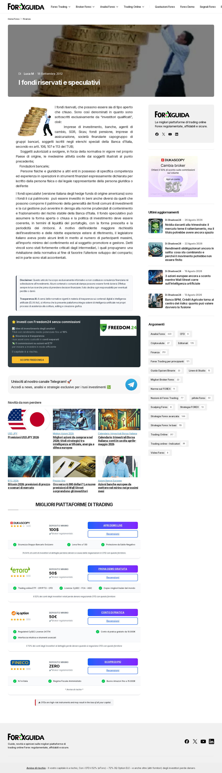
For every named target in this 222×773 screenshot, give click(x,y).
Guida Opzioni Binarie (165, 370)
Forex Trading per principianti (170, 361)
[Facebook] (157, 134)
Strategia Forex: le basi (166, 425)
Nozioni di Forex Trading (167, 398)
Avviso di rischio (36, 768)
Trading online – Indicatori (168, 443)
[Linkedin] (176, 134)
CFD (184, 333)
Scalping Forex (161, 407)
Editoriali (186, 343)
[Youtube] (170, 134)
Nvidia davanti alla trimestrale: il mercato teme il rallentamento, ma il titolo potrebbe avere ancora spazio (189, 228)
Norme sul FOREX (163, 388)
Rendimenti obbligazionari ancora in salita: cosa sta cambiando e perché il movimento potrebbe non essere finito (189, 254)
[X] (163, 134)
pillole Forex (201, 398)
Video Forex (159, 452)
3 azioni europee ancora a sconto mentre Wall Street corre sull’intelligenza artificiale (187, 279)
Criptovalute (160, 343)
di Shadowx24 (173, 220)
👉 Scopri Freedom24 (30, 359)
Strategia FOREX (191, 407)
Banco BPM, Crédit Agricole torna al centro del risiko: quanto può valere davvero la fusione (189, 303)
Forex (16, 19)
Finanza (27, 19)
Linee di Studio (199, 370)
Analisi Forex (161, 333)
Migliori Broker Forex (165, 379)
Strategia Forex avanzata (168, 416)
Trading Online (162, 434)
